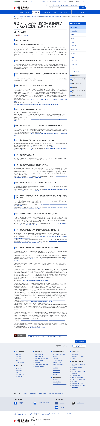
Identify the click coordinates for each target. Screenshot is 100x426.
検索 (83, 7)
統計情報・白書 (57, 377)
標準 (78, 1)
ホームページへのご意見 (43, 414)
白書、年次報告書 (57, 382)
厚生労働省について (58, 351)
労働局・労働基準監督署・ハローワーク (59, 365)
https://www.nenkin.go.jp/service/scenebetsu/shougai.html (36, 280)
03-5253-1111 (39, 420)
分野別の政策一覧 (76, 27)
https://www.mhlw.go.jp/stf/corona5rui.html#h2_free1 (43, 146)
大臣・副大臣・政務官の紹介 (59, 354)
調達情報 (74, 369)
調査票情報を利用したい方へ (59, 384)
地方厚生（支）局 (57, 362)
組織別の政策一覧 (76, 75)
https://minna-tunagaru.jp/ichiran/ (37, 327)
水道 (73, 57)
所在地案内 (55, 358)
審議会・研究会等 (76, 83)
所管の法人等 (33, 393)
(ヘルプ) (64, 1)
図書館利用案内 (42, 393)
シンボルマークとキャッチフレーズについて (52, 413)
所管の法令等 (75, 351)
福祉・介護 (74, 60)
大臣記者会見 (19, 368)
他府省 (25, 393)
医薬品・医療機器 (76, 49)
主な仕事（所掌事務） (58, 360)
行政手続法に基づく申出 (77, 383)
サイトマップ (74, 5)
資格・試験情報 (56, 372)
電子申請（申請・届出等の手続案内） (78, 365)
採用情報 (55, 374)
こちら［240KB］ (24, 35)
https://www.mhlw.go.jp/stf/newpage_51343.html (42, 301)
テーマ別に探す (20, 351)
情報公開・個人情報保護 (77, 377)
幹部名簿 (55, 356)
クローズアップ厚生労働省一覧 (56, 393)
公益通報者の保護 (76, 375)
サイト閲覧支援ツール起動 (56, 1)
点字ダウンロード (45, 1)
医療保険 (74, 45)
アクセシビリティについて (71, 413)
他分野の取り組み (76, 71)
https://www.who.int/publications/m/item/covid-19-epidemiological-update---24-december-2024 (36, 104)
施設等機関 (55, 368)
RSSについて (32, 414)
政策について (76, 23)
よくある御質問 (64, 5)
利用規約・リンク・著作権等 (22, 413)
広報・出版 (18, 372)
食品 (73, 38)
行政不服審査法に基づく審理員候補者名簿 (78, 386)
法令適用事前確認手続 (77, 367)
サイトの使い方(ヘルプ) (20, 414)
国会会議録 (74, 87)
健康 (73, 34)
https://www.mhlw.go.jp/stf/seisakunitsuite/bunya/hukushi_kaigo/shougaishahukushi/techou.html (43, 300)
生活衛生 (74, 53)
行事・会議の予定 (20, 374)
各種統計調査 (56, 380)
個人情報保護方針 (35, 413)
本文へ (47, 5)
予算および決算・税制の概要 (78, 91)
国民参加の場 (83, 5)
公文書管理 (74, 381)
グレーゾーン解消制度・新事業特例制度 (78, 372)
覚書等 (73, 358)
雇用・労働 (74, 64)
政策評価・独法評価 (77, 95)
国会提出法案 (75, 354)
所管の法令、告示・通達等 (78, 356)
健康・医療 (74, 31)
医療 (73, 42)
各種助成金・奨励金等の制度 (78, 79)
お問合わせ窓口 (55, 5)
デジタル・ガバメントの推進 (78, 379)
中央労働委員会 (56, 370)
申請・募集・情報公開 (77, 361)
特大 (84, 1)
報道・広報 (19, 365)
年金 (73, 68)
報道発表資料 (19, 370)
